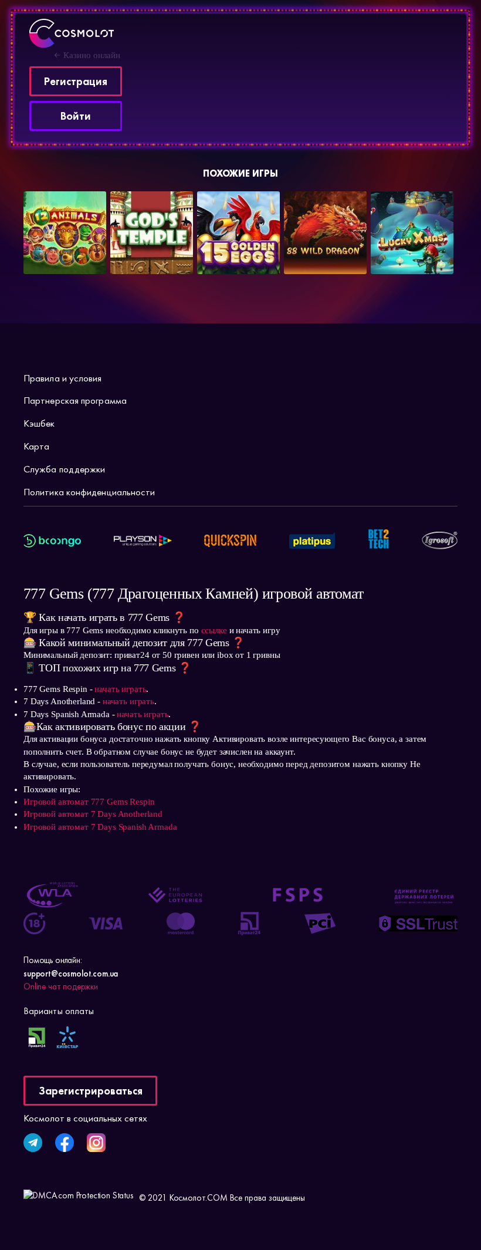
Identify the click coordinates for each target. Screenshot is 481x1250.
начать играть (120, 689)
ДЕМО (93, 249)
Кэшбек (39, 423)
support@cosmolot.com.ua (70, 973)
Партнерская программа (75, 400)
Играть (53, 249)
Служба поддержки (64, 468)
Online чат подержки (60, 986)
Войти (75, 116)
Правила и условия (62, 377)
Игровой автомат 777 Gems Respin (88, 801)
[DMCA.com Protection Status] (78, 1198)
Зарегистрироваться (91, 1090)
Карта (36, 446)
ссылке (214, 630)
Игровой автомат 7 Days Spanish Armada (100, 827)
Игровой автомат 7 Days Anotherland (92, 814)
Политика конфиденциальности (89, 491)
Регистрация (75, 81)
